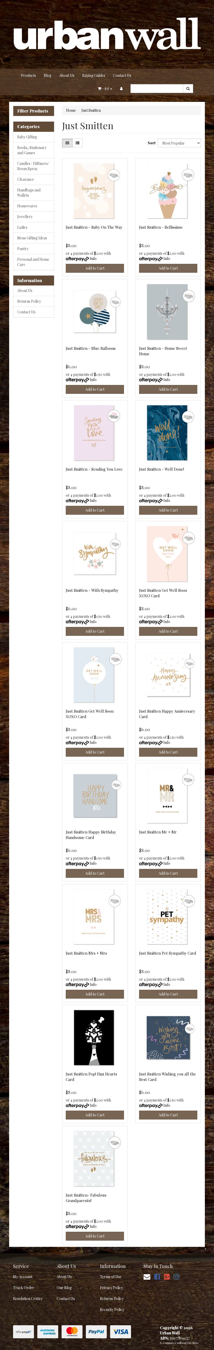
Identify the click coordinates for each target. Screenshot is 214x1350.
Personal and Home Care (33, 262)
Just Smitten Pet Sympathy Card (167, 953)
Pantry (22, 248)
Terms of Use (111, 1276)
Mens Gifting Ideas (32, 237)
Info (93, 258)
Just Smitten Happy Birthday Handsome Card (91, 834)
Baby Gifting (27, 136)
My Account (22, 1276)
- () (105, 88)
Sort (151, 142)
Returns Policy (29, 301)
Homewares (27, 205)
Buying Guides (93, 75)
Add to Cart (94, 268)
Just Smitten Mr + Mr (158, 832)
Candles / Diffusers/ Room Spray (33, 166)
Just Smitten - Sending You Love (94, 469)
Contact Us (122, 75)
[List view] (77, 143)
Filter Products (32, 111)
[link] (157, 1276)
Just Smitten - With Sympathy (92, 590)
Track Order (23, 1287)
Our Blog (64, 1287)
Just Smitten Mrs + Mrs (86, 953)
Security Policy (112, 1309)
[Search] (188, 88)
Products (28, 75)
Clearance (25, 179)
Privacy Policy (111, 1287)
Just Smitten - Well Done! (161, 469)
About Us (66, 75)
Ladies (22, 227)
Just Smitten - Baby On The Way (94, 227)
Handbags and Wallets (28, 193)
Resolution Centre (28, 1298)
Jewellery (25, 216)
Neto (195, 1343)
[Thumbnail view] (67, 143)
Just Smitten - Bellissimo (160, 227)
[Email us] (147, 1276)
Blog (47, 75)
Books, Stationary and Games (31, 150)
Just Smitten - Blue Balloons (91, 348)
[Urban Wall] (107, 34)
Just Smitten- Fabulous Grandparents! (86, 1197)
